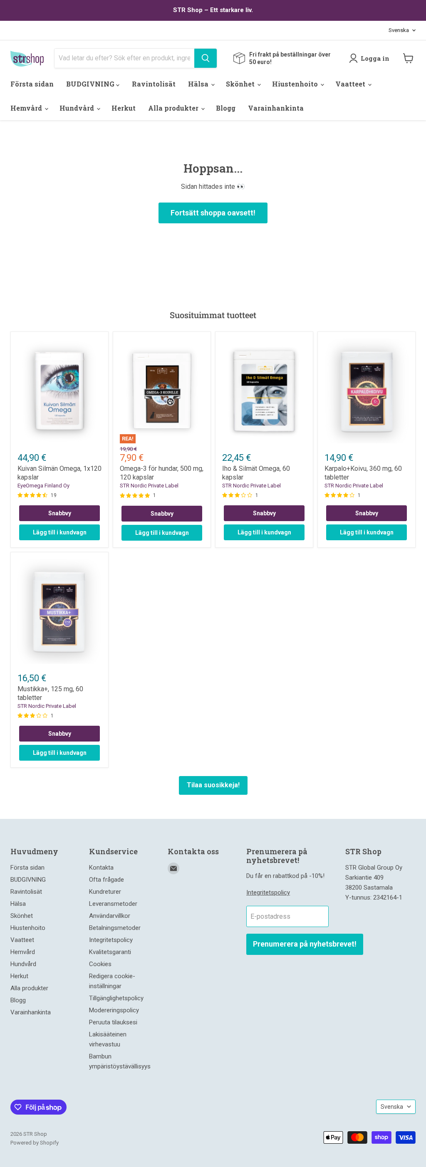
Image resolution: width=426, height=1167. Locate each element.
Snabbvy (59, 513)
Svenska (399, 30)
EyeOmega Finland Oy (43, 485)
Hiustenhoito (296, 83)
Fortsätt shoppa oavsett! (213, 212)
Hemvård (27, 108)
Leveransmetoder (113, 903)
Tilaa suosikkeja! (213, 785)
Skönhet (241, 83)
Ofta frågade (106, 879)
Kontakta (101, 867)
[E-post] (173, 868)
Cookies (100, 964)
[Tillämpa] (205, 58)
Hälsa (199, 83)
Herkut (123, 108)
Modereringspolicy (114, 1010)
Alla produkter (174, 108)
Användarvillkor (109, 916)
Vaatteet (351, 83)
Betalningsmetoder (115, 928)
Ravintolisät (154, 83)
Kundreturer (105, 891)
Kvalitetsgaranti (110, 952)
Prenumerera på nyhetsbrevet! (305, 944)
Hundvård (77, 108)
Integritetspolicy (111, 940)
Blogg (225, 108)
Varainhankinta (276, 108)
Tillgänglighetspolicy (116, 998)
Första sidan (32, 83)
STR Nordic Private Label (149, 485)
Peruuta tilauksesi (113, 1022)
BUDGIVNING (91, 83)
